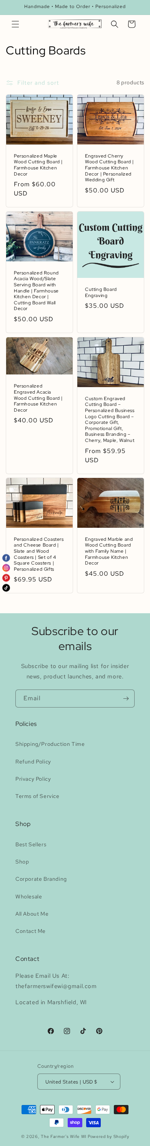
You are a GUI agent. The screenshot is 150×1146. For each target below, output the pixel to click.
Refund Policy (33, 761)
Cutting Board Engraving (101, 293)
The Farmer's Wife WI (64, 1136)
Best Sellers (30, 844)
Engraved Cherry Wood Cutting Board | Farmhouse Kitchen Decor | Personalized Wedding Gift (109, 168)
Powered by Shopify (108, 1136)
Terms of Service (37, 796)
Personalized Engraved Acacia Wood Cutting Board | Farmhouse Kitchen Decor (38, 398)
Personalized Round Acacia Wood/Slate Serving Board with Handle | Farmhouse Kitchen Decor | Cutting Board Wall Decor (36, 291)
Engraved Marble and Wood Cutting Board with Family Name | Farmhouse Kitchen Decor (109, 551)
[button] (15, 24)
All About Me (31, 913)
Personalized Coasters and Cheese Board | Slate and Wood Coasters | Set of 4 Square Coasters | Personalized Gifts (39, 554)
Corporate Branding (41, 878)
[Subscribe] (125, 699)
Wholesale (28, 896)
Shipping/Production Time (50, 743)
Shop (22, 861)
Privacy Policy (33, 778)
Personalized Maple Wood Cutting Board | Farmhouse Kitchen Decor (38, 165)
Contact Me (30, 931)
